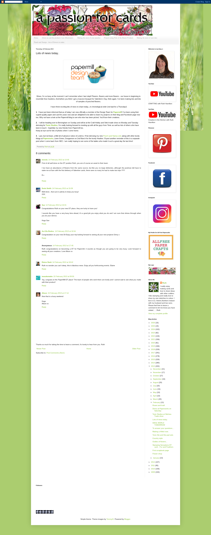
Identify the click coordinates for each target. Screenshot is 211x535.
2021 (153, 339)
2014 (153, 363)
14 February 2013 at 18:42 (62, 262)
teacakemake (47, 276)
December (157, 369)
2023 (153, 333)
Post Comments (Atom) (56, 353)
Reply (44, 181)
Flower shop (157, 454)
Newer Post (41, 349)
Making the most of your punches (88, 38)
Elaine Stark (47, 262)
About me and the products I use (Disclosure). (58, 38)
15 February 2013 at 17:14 (58, 293)
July (155, 386)
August (156, 382)
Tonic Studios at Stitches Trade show (162, 415)
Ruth (46, 147)
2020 (153, 343)
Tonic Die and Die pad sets (163, 435)
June (155, 389)
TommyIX (110, 519)
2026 (153, 323)
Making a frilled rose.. (161, 432)
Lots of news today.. (160, 420)
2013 (153, 366)
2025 (153, 326)
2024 (153, 329)
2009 (153, 472)
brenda (45, 160)
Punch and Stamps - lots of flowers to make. (49, 42)
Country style (158, 438)
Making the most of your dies (147, 38)
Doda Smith (46, 188)
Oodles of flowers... (160, 442)
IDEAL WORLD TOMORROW (159, 424)
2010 (153, 469)
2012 (153, 462)
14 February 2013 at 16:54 (65, 231)
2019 (153, 346)
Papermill (117, 112)
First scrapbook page (161, 450)
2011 (153, 465)
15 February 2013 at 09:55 (63, 276)
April (155, 396)
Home (36, 38)
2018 (153, 349)
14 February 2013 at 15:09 (62, 188)
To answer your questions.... (163, 428)
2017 (153, 353)
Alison (44, 293)
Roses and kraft (159, 405)
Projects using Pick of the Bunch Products (118, 38)
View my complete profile (158, 313)
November (157, 372)
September (157, 379)
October (156, 376)
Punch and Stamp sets (112, 136)
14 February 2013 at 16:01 (56, 205)
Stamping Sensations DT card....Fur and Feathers (163, 446)
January (156, 458)
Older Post (136, 349)
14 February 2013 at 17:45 (63, 245)
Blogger (127, 519)
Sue (43, 205)
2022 (153, 336)
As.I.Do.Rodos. (48, 231)
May (155, 392)
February (157, 402)
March (155, 399)
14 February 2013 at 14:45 (58, 160)
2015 (153, 359)
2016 (153, 356)
